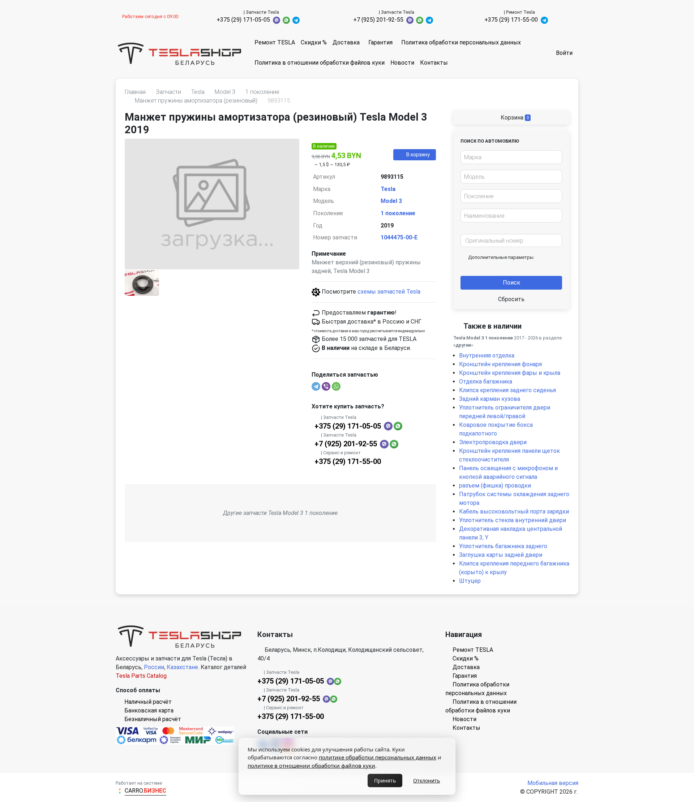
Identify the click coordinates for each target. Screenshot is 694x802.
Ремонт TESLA (274, 42)
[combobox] (511, 157)
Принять (385, 780)
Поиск (511, 282)
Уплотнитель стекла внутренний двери (512, 520)
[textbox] (509, 157)
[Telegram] (316, 386)
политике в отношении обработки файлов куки (311, 765)
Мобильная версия (552, 783)
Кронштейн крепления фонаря (500, 364)
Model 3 (391, 201)
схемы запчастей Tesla (388, 291)
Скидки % (314, 42)
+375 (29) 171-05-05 (243, 19)
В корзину (418, 154)
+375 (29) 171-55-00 (511, 19)
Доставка (346, 42)
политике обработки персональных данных (377, 757)
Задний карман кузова (489, 398)
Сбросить (511, 299)
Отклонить (426, 780)
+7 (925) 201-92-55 (378, 19)
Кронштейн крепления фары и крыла (509, 372)
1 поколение (398, 213)
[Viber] (326, 386)
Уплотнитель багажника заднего (503, 546)
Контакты (434, 62)
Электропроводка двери (493, 442)
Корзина (514, 117)
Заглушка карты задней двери (500, 554)
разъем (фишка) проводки (495, 485)
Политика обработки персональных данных (461, 42)
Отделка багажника (485, 381)
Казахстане (182, 667)
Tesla (388, 189)
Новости (402, 62)
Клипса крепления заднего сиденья (507, 390)
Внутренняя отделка (486, 355)
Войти (564, 52)
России (154, 667)
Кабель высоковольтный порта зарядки (514, 511)
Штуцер (470, 580)
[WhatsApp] (336, 386)
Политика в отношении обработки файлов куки (319, 62)
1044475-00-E (399, 237)
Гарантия (380, 42)
